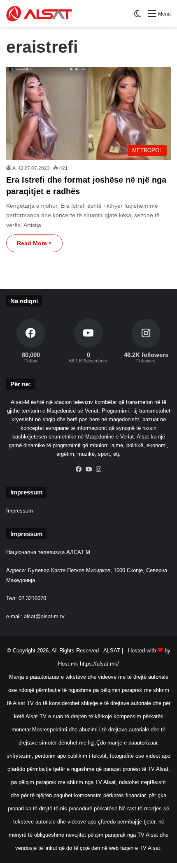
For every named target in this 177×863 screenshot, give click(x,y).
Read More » (34, 243)
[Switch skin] (137, 16)
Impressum (19, 511)
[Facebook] (79, 469)
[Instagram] (98, 469)
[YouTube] (88, 469)
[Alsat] (39, 13)
